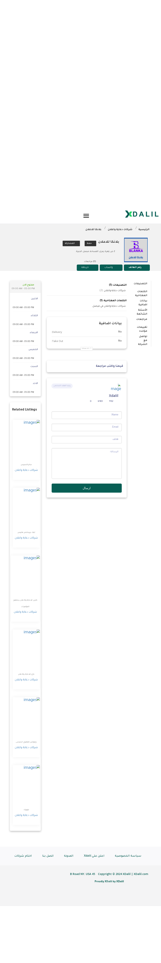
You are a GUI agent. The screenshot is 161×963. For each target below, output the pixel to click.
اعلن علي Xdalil (94, 856)
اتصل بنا (48, 856)
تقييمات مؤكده (142, 328)
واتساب (108, 267)
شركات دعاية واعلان (120, 229)
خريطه (85, 267)
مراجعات (141, 319)
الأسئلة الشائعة (142, 311)
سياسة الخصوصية (128, 856)
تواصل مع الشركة (142, 337)
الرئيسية (143, 229)
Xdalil (113, 395)
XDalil (120, 881)
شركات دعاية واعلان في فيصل (109, 306)
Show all (86, 348)
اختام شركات (23, 856)
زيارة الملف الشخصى (62, 386)
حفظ (89, 243)
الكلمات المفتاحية (141, 292)
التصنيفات (140, 283)
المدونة (68, 856)
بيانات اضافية (142, 302)
